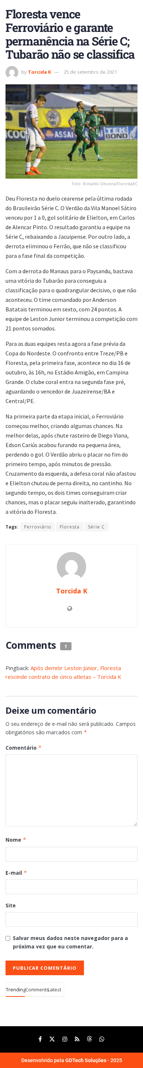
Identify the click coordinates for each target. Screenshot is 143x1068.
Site (11, 905)
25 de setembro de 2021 (90, 72)
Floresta (70, 527)
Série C (96, 527)
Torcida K (39, 72)
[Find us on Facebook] (40, 1039)
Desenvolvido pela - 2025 (71, 1060)
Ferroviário (37, 527)
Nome (16, 839)
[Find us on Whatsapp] (101, 1039)
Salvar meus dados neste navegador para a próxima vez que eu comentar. (70, 942)
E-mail (16, 872)
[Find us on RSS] (77, 1039)
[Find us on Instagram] (64, 1039)
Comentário (24, 747)
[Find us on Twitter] (52, 1039)
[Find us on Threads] (89, 1039)
